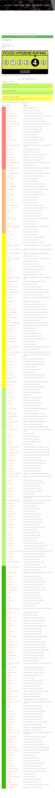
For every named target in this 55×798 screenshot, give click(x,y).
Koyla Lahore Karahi (11, 714)
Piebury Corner (9, 620)
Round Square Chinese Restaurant (14, 551)
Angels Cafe (9, 465)
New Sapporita (9, 200)
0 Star (19, 79)
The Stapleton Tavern (11, 655)
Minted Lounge (9, 774)
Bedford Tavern (10, 471)
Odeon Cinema (9, 631)
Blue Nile (8, 231)
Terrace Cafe (9, 126)
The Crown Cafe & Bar (11, 736)
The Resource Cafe (10, 455)
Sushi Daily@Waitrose (11, 636)
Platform (8, 605)
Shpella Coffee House (11, 218)
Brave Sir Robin (9, 739)
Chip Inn (8, 237)
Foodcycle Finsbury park (12, 429)
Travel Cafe (9, 521)
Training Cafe (9, 496)
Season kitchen (9, 234)
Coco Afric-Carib (10, 336)
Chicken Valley (9, 149)
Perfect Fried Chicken (11, 186)
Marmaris (8, 242)
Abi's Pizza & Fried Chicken (12, 168)
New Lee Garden (10, 113)
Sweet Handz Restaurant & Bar (13, 500)
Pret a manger (9, 724)
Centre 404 (9, 675)
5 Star (36, 79)
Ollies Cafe (8, 592)
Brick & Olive (9, 483)
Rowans (8, 628)
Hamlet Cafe (9, 304)
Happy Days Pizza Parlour (12, 292)
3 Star (29, 79)
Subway (8, 216)
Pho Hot (8, 433)
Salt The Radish (10, 372)
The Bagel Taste (10, 361)
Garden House (9, 683)
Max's (7, 344)
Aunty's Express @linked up (12, 162)
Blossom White (10, 556)
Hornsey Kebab (10, 269)
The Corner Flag (10, 744)
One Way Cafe (31, 33)
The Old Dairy (9, 779)
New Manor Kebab (10, 612)
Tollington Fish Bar (10, 513)
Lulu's (7, 708)
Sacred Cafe (9, 367)
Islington (25, 33)
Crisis (7, 595)
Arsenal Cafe (9, 511)
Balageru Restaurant (11, 672)
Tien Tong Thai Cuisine (11, 587)
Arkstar (8, 411)
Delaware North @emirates (12, 421)
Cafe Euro (8, 424)
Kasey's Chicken (10, 184)
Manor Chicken (9, 178)
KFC (7, 615)
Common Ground (10, 524)
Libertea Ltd (9, 727)
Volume (8, 529)
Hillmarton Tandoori (11, 121)
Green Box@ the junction (12, 173)
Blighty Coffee (9, 328)
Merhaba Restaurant (11, 160)
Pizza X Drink (9, 419)
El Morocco (9, 349)
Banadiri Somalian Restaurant (13, 322)
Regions (20, 33)
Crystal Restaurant (10, 543)
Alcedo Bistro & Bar (11, 354)
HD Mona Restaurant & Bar (12, 346)
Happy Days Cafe (10, 397)
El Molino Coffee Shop (11, 413)
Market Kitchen (9, 189)
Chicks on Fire (9, 170)
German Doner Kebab (11, 771)
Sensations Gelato (10, 699)
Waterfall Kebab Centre (11, 381)
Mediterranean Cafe (10, 341)
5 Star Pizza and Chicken (12, 286)
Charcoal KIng (9, 392)
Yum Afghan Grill (10, 289)
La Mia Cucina (9, 579)
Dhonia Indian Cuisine (11, 139)
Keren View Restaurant (11, 408)
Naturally (8, 457)
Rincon (8, 202)
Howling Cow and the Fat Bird (13, 258)
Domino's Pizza (10, 584)
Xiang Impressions (10, 194)
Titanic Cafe (9, 306)
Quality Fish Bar (10, 581)
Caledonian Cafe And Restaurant (13, 473)
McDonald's (9, 617)
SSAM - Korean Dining (11, 208)
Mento (7, 569)
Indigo (7, 181)
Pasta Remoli (9, 782)
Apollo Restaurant (10, 722)
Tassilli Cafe (9, 165)
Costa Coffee (9, 480)
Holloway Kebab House (11, 667)
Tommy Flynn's (10, 600)
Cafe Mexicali (9, 301)
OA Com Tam (9, 508)
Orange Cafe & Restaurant (12, 447)
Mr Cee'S (8, 264)
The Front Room (10, 766)
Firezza (8, 603)
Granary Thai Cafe (10, 519)
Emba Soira (9, 389)
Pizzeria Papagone (10, 325)
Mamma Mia (9, 129)
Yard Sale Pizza (9, 503)
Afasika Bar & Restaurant (11, 116)
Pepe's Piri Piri (9, 427)
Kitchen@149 (9, 680)
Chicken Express (10, 297)
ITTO (7, 405)
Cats (7, 564)
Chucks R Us (9, 110)
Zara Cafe (8, 320)
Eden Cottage (9, 553)
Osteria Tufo (9, 693)
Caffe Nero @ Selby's (11, 747)
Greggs (8, 706)
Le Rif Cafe (8, 272)
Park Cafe (8, 108)
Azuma (8, 678)
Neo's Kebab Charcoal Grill (12, 732)
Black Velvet (9, 333)
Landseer (8, 261)
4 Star (32, 79)
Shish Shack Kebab (10, 449)
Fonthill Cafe (9, 532)
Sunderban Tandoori (11, 309)
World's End (9, 400)
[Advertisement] (27, 21)
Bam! (7, 229)
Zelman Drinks (9, 730)
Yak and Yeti (9, 239)
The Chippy (9, 537)
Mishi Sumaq (9, 468)
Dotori (7, 221)
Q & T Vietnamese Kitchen (12, 784)
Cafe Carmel (9, 403)
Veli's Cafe (8, 395)
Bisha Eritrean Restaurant (12, 281)
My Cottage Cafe (10, 364)
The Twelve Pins (10, 641)
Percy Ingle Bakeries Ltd (12, 589)
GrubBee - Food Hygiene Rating (9, 33)
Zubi (7, 686)
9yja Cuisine (9, 274)
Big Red (8, 387)
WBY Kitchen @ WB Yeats (12, 768)
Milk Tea (8, 213)
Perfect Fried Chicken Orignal (13, 776)
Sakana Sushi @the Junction (12, 124)
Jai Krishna (8, 535)
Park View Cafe (9, 559)
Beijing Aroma (9, 154)
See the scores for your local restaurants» (28, 36)
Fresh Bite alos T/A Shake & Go (13, 701)
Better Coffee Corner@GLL (12, 476)
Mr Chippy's (9, 359)
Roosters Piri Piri (10, 625)
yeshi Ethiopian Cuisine (11, 317)
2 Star (26, 79)
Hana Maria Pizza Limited (12, 696)
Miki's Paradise (9, 284)
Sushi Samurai (9, 314)
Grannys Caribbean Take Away (13, 561)
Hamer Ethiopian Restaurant (12, 226)
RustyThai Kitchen (10, 463)
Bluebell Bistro (9, 576)
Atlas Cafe (8, 210)
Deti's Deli (8, 132)
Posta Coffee (9, 436)
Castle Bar (8, 444)
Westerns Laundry (10, 657)
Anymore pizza (10, 505)
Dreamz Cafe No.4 (10, 118)
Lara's (7, 485)
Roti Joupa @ (9, 491)
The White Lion (10, 545)
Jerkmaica (8, 493)
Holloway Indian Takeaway (12, 253)
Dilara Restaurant (10, 330)
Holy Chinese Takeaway (11, 312)
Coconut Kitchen (10, 157)
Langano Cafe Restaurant (12, 416)
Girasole (8, 256)
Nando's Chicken (10, 716)
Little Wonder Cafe (10, 647)
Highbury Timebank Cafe (12, 691)
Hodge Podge (9, 176)
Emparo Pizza (9, 369)
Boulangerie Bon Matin (11, 572)
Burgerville (8, 516)
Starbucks (8, 639)
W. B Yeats (8, 758)
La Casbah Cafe (10, 755)
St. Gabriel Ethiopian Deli (12, 205)
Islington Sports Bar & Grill (12, 750)
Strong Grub (9, 633)
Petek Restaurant (10, 719)
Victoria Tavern (9, 652)
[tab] (27, 5)
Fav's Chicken (9, 441)
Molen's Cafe (9, 488)
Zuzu (7, 142)
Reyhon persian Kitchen (11, 644)
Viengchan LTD (9, 670)
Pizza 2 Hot (9, 192)
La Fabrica (8, 223)
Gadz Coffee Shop (10, 338)
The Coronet (9, 711)
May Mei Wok (9, 137)
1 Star (22, 79)
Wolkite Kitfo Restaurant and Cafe (14, 352)
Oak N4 (8, 439)
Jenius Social (9, 540)
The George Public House (12, 567)
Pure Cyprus (9, 266)
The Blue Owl (9, 384)
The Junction (9, 649)
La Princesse (9, 134)
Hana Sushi (8, 623)
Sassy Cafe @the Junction (12, 452)
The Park (8, 197)
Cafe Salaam (9, 152)
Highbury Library (10, 787)
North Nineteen (9, 374)
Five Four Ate (9, 294)
